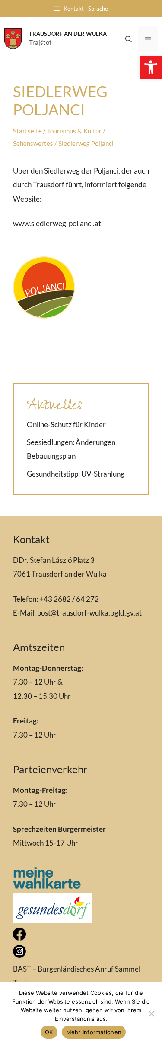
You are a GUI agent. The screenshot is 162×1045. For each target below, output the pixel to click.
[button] (151, 67)
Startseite (27, 131)
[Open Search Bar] (128, 39)
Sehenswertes (33, 143)
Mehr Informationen (94, 1032)
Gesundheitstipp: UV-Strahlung (75, 473)
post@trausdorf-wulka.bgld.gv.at (89, 612)
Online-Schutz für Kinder (66, 424)
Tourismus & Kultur (74, 131)
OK (49, 1032)
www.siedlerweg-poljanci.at (57, 223)
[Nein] (151, 1013)
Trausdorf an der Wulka (68, 33)
